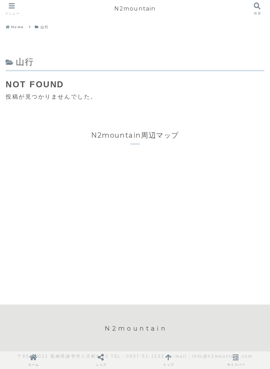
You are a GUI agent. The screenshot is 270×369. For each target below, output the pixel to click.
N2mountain (135, 8)
